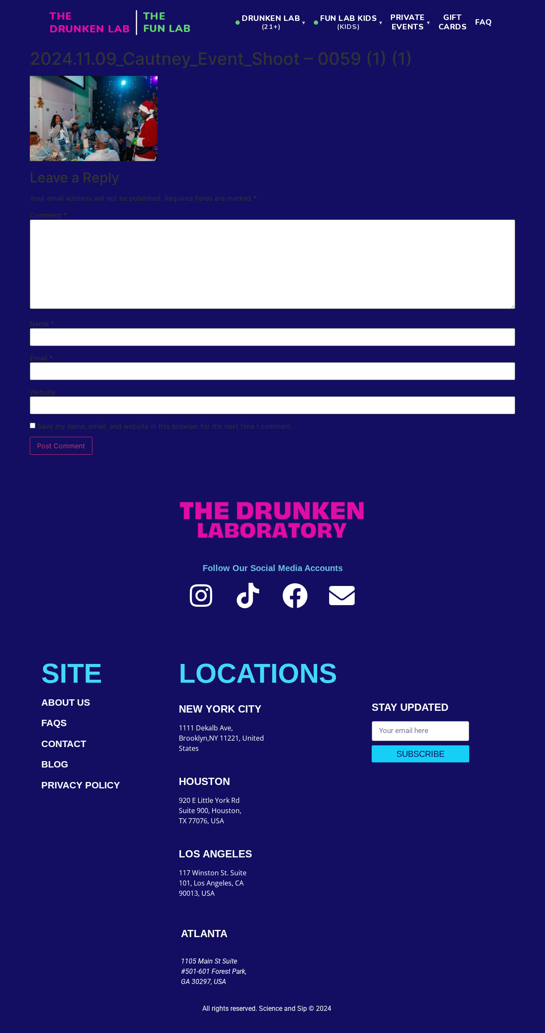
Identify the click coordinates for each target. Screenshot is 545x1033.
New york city (220, 709)
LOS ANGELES (215, 854)
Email (41, 358)
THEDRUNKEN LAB (89, 22)
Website (42, 392)
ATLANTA (204, 933)
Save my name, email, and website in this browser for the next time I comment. (165, 426)
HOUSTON (204, 781)
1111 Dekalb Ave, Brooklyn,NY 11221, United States (221, 738)
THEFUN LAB (166, 22)
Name (42, 323)
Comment (48, 215)
